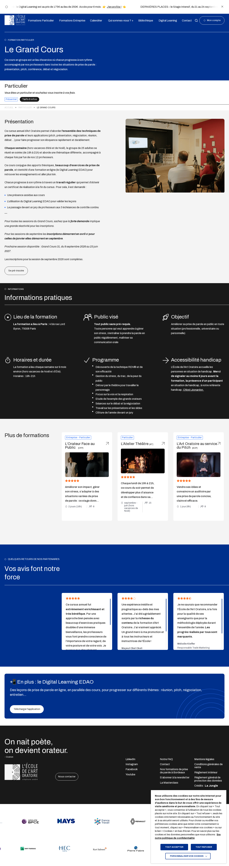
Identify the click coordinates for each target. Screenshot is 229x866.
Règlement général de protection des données (208, 779)
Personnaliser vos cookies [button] (187, 856)
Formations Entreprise (71, 20)
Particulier (25, 107)
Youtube (130, 774)
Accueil (9, 107)
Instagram (132, 764)
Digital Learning (167, 20)
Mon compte (214, 20)
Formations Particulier (39, 20)
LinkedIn (130, 759)
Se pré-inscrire (16, 270)
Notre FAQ (166, 759)
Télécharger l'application (27, 709)
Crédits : (206, 785)
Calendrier (95, 20)
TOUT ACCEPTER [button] (174, 847)
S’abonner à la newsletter (174, 777)
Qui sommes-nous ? (119, 20)
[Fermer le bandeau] (222, 6)
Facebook (132, 769)
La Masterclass (169, 782)
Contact (186, 20)
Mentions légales (204, 759)
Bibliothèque (145, 20)
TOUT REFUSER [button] (203, 847)
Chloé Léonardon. (193, 389)
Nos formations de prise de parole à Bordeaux (174, 771)
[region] (114, 108)
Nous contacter (66, 776)
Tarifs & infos (29, 99)
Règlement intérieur (205, 772)
